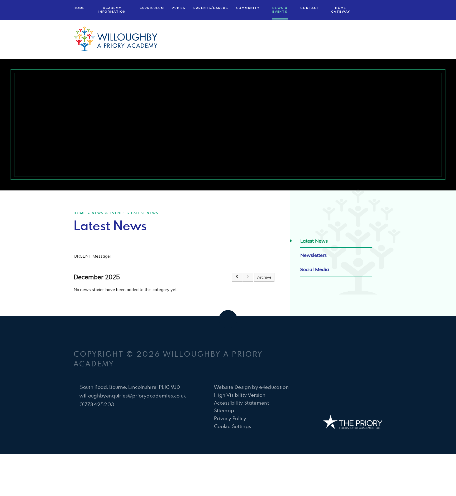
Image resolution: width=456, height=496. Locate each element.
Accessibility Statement (241, 402)
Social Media (314, 269)
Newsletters (313, 255)
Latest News (145, 213)
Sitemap (224, 410)
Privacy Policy (230, 418)
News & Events (108, 213)
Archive (264, 277)
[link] (247, 277)
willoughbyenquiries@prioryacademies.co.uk (132, 395)
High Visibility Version (239, 394)
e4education (274, 387)
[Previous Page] (237, 277)
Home (80, 213)
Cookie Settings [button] (232, 426)
